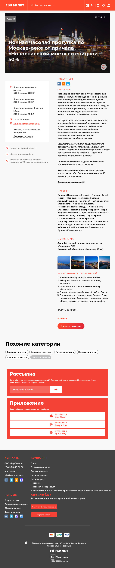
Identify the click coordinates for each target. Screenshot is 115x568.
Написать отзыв (71, 326)
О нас (34, 463)
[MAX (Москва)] (21, 480)
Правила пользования (16, 504)
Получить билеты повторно (44, 507)
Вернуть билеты (44, 515)
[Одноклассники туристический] (16, 480)
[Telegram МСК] (11, 480)
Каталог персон (39, 475)
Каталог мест (38, 479)
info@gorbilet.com (13, 475)
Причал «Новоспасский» (26, 123)
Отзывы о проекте (40, 467)
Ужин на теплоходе (17, 357)
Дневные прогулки (17, 352)
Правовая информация (43, 486)
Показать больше (41, 357)
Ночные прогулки (87, 352)
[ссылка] (15, 5)
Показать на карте (23, 136)
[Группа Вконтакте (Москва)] (6, 480)
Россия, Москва (43, 5)
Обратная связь (12, 508)
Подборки (36, 482)
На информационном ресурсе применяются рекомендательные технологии (71, 490)
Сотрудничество (39, 471)
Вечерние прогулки (41, 352)
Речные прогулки (65, 352)
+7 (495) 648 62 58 (14, 467)
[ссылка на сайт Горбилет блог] (71, 495)
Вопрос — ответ (12, 500)
